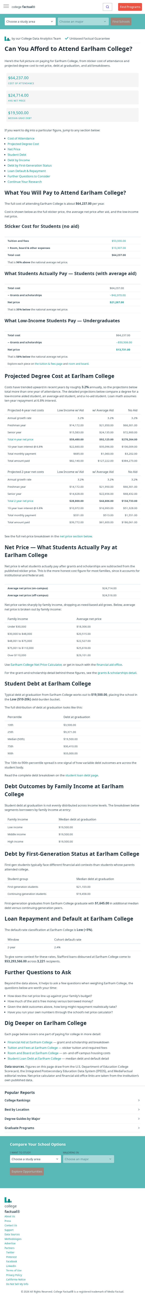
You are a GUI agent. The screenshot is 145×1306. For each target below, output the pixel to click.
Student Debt (17, 155)
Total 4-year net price (20, 439)
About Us (10, 1216)
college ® (23, 7)
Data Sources (12, 1234)
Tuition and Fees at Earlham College (33, 1048)
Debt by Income (19, 160)
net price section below (76, 536)
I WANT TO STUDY (20, 1152)
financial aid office (109, 665)
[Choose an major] (83, 21)
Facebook (11, 1261)
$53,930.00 (119, 241)
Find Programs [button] (130, 7)
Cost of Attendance (21, 138)
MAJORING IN (71, 1152)
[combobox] (107, 7)
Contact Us (11, 1225)
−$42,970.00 (118, 295)
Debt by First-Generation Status (30, 165)
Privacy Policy (14, 1275)
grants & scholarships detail (117, 673)
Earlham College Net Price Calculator (36, 665)
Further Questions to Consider (29, 176)
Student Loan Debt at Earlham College (34, 1058)
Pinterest (11, 1257)
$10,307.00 (119, 248)
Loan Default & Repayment (27, 171)
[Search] (107, 7)
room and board (78, 363)
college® (12, 1208)
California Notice (16, 1279)
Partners (9, 1248)
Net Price (14, 149)
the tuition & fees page (48, 363)
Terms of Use (14, 1270)
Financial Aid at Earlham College (30, 1042)
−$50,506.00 (124, 342)
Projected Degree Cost (23, 144)
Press (8, 1221)
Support (9, 1230)
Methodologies (13, 1239)
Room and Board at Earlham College (33, 1053)
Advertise (10, 1243)
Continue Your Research (25, 182)
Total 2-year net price (20, 501)
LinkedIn (11, 1266)
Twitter (10, 1252)
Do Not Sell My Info (17, 1284)
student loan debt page (81, 775)
